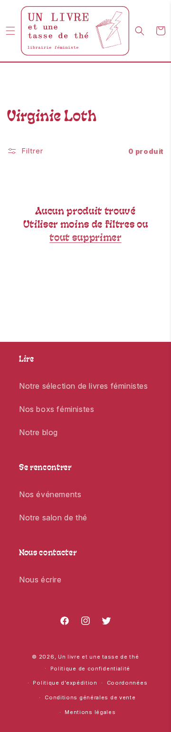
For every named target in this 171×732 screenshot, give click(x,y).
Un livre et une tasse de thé (98, 656)
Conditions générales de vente (90, 697)
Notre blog (38, 432)
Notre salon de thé (53, 517)
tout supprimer (85, 238)
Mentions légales (90, 712)
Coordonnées (127, 682)
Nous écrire (40, 579)
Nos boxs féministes (56, 409)
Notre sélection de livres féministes (83, 386)
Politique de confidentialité (90, 668)
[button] (10, 30)
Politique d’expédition (65, 682)
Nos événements (50, 494)
